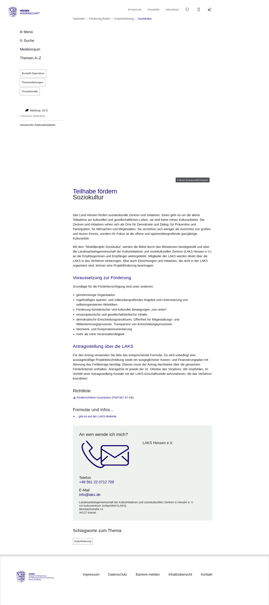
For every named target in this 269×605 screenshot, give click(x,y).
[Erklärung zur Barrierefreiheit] (209, 9)
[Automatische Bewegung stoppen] (21, 110)
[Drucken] (99, 206)
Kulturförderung (82, 541)
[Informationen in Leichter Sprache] (187, 9)
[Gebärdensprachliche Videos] (198, 9)
